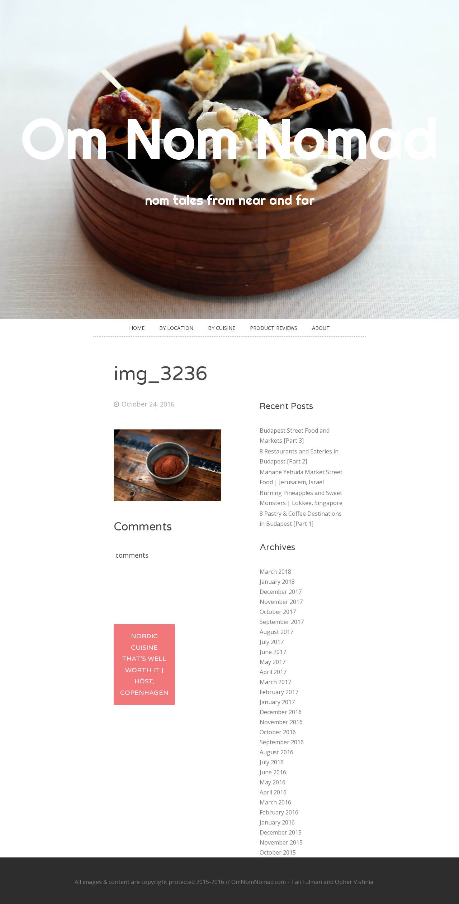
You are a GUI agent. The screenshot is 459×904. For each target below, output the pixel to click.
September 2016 (282, 742)
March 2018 (275, 572)
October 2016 (278, 732)
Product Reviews (273, 327)
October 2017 (278, 612)
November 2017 (281, 602)
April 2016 (273, 792)
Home (137, 327)
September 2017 (282, 622)
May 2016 (272, 782)
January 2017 (277, 702)
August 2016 (276, 752)
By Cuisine (221, 327)
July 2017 (272, 642)
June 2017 (273, 652)
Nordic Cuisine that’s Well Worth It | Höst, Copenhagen (144, 664)
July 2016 (272, 762)
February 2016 (279, 812)
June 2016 (273, 772)
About (321, 327)
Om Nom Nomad (229, 138)
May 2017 (272, 662)
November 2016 (281, 722)
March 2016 (275, 802)
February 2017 (279, 692)
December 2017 (281, 592)
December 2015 (281, 832)
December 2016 (281, 712)
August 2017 (276, 632)
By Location (176, 327)
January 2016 (277, 822)
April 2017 (273, 672)
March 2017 (275, 682)
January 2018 (277, 582)
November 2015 (281, 842)
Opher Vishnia (354, 882)
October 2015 (278, 852)
